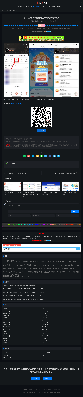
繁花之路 (57, 268)
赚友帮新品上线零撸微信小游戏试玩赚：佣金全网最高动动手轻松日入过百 (22, 295)
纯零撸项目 (65, 268)
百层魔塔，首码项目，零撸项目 (9, 268)
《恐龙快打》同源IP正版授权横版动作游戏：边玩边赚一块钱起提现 (20, 285)
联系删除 (47, 378)
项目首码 (29, 6)
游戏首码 (5, 355)
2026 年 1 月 (45, 311)
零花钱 (53, 272)
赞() (55, 21)
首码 (62, 271)
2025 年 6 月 (6, 320)
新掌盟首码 (59, 265)
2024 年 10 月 (7, 329)
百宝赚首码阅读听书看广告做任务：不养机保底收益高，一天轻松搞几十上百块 (23, 289)
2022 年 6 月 (6, 340)
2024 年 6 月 (6, 333)
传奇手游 (43, 261)
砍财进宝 (49, 268)
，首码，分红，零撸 (24, 276)
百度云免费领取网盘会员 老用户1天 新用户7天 (15, 173)
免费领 (64, 261)
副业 (9, 265)
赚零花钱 (18, 272)
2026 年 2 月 (6, 311)
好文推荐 (60, 6)
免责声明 (35, 378)
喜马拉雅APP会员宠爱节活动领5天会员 (41, 17)
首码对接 (45, 355)
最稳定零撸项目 (73, 265)
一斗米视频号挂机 (47, 352)
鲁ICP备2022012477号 (54, 392)
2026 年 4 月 (6, 308)
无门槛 (64, 265)
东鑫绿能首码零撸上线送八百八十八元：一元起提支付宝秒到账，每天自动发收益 (23, 292)
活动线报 (36, 6)
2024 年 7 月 (45, 331)
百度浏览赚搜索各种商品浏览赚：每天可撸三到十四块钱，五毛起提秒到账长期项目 (24, 299)
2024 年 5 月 (45, 333)
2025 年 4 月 (6, 322)
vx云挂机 (18, 261)
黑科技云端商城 (7, 357)
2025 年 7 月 (45, 317)
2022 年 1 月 (45, 342)
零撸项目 (47, 272)
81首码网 (5, 352)
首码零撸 (6, 276)
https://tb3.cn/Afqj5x (17, 104)
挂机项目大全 (31, 265)
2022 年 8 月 (6, 338)
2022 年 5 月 (45, 340)
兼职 (4, 265)
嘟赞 (13, 265)
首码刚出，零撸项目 (72, 272)
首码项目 (14, 275)
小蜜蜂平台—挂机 (19, 265)
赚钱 (14, 272)
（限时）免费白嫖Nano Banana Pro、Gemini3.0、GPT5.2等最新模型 (32, 194)
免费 (59, 261)
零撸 (41, 272)
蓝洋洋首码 (5, 272)
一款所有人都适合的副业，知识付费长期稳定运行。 (66, 173)
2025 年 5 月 (45, 320)
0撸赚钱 (10, 261)
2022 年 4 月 (6, 342)
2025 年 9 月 (45, 315)
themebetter (44, 392)
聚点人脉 (72, 268)
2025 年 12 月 (6, 313)
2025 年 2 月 (6, 324)
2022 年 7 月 (45, 338)
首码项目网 (41, 2)
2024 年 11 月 (45, 327)
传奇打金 (49, 261)
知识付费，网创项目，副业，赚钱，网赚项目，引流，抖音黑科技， (32, 268)
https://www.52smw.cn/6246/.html (20, 140)
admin (13, 163)
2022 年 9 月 (45, 336)
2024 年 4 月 (6, 336)
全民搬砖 (68, 261)
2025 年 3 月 (45, 322)
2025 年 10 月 (7, 315)
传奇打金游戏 (54, 261)
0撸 (4, 261)
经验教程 (44, 6)
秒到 (53, 268)
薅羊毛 (10, 272)
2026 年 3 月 (45, 308)
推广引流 (41, 265)
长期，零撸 (33, 272)
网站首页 (21, 6)
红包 (60, 268)
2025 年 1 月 (45, 324)
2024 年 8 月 (6, 331)
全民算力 (74, 261)
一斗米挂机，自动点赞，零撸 (31, 261)
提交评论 (75, 211)
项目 (57, 272)
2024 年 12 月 (6, 327)
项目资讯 (52, 6)
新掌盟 (53, 265)
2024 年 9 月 (45, 329)
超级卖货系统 (24, 272)
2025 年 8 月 (6, 317)
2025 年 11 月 (45, 313)
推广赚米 (47, 265)
